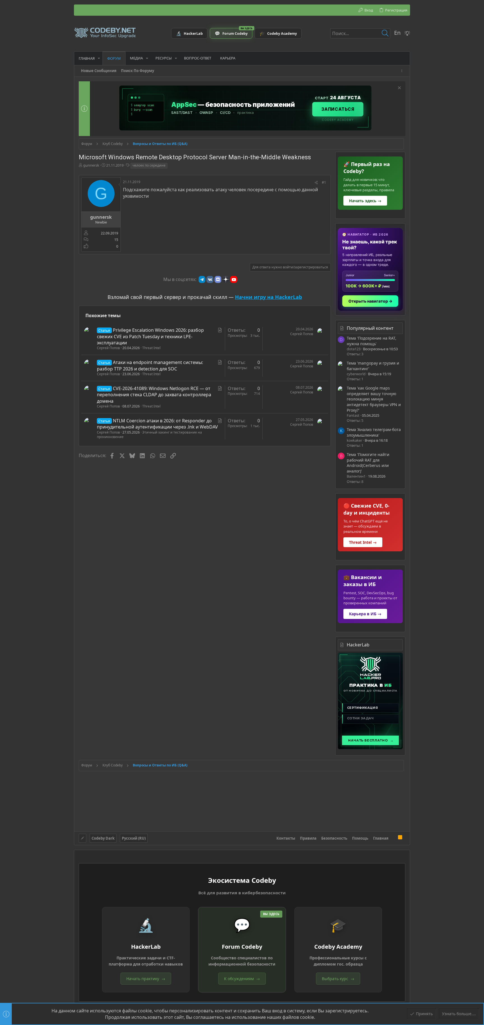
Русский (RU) (134, 838)
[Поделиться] (316, 182)
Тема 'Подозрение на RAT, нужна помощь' (371, 340)
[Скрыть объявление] (398, 88)
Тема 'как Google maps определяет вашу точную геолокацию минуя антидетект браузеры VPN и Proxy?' (374, 399)
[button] (99, 58)
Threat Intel (151, 347)
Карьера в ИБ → (365, 613)
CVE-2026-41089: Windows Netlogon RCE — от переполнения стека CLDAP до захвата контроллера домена (154, 394)
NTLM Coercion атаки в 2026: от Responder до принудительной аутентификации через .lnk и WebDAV (157, 424)
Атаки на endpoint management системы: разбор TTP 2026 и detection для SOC (150, 365)
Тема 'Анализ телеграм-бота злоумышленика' (374, 432)
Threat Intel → (363, 542)
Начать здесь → (365, 200)
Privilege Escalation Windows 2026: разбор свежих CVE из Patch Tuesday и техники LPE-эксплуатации (150, 336)
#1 (324, 182)
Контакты (285, 838)
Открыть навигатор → (370, 301)
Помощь (360, 838)
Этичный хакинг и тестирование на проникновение (149, 434)
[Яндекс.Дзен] (225, 279)
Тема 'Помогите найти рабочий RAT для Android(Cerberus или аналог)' (368, 463)
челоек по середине (149, 165)
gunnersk (91, 165)
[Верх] (393, 838)
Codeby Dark (103, 838)
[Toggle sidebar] (402, 70)
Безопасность (334, 838)
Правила (308, 838)
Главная (380, 838)
